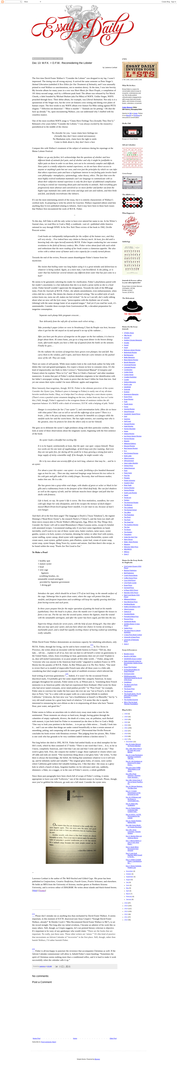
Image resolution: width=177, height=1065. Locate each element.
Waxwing (127, 544)
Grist (125, 416)
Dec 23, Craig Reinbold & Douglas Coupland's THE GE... (134, 756)
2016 (126, 903)
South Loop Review (130, 493)
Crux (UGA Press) (130, 580)
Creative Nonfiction (130, 377)
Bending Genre (129, 654)
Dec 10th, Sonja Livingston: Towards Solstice (133, 831)
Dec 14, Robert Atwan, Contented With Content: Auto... (133, 810)
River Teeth (127, 485)
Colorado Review (129, 367)
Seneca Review (129, 488)
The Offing (127, 512)
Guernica (127, 419)
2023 (126, 722)
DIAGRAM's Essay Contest (132, 659)
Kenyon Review (129, 438)
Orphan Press (128, 466)
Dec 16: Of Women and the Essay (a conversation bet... (133, 799)
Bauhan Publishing (130, 570)
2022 (126, 725)
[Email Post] (56, 966)
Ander (136, 113)
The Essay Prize (129, 689)
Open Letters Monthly (131, 463)
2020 (126, 731)
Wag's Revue (128, 539)
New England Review (131, 453)
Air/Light (126, 338)
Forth (125, 402)
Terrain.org (127, 497)
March (128, 894)
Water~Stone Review (131, 542)
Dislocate (127, 389)
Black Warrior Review (131, 360)
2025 (126, 717)
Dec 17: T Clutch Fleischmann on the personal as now (133, 792)
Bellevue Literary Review (132, 350)
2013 (126, 911)
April (127, 891)
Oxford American (129, 468)
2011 (126, 917)
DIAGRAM (127, 387)
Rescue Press (128, 619)
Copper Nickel (128, 375)
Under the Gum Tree (130, 537)
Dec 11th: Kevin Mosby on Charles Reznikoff (133, 826)
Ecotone (126, 392)
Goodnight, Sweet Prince (132, 414)
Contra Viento (128, 372)
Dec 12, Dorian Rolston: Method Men (133, 821)
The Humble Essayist (131, 700)
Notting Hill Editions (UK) (132, 607)
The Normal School (130, 510)
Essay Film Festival (130, 667)
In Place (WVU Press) (131, 590)
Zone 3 (126, 554)
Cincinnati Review (130, 365)
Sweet (126, 495)
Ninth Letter (128, 456)
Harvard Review (129, 424)
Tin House (127, 529)
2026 (126, 714)
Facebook (136, 115)
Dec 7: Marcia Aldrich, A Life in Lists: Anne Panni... (133, 842)
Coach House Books (131, 575)
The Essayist (128, 691)
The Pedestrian (129, 515)
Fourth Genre (128, 404)
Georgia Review (129, 409)
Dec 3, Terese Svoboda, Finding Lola (133, 866)
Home (75, 1038)
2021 (126, 728)
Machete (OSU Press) (131, 593)
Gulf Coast (127, 421)
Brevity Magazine (129, 362)
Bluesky (128, 115)
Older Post (113, 1038)
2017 (126, 739)
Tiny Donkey (128, 532)
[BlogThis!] (62, 966)
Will (130, 113)
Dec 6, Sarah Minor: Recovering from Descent (132, 848)
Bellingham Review (130, 352)
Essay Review (128, 399)
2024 (126, 719)
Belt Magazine (128, 355)
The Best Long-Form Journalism (130, 685)
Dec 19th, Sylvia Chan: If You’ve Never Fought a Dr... (134, 782)
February (129, 896)
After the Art (127, 335)
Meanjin (126, 441)
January (129, 899)
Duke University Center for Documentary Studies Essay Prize (133, 663)
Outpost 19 (127, 611)
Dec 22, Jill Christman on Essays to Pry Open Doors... (134, 763)
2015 (126, 906)
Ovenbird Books (129, 614)
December (129, 742)
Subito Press (128, 628)
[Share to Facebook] (67, 966)
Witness (126, 552)
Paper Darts (128, 473)
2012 (126, 914)
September (130, 877)
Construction (128, 370)
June (128, 885)
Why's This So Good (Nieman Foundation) (131, 703)
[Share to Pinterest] (69, 966)
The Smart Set (128, 522)
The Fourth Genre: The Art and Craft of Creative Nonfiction (132, 695)
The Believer (128, 505)
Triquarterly (127, 534)
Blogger (97, 1059)
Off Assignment (129, 461)
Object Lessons (129, 458)
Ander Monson (127, 107)
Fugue (126, 407)
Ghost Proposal (129, 411)
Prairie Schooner (129, 480)
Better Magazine (129, 357)
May (127, 888)
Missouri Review (129, 446)
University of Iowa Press (132, 637)
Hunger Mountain (129, 429)
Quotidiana (127, 682)
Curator (126, 379)
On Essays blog (129, 674)
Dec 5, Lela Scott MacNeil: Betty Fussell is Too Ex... (134, 855)
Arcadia (126, 343)
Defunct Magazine (130, 382)
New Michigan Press (131, 602)
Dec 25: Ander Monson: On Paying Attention (133, 745)
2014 (126, 908)
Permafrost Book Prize (131, 616)
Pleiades (127, 478)
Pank (125, 470)
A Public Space (129, 333)
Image (126, 431)
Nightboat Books (129, 604)
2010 (126, 920)
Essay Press (128, 397)
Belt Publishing (129, 573)
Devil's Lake (128, 384)
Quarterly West (129, 483)
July (127, 882)
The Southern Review (131, 525)
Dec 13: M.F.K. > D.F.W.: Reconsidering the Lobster (133, 816)
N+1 (125, 451)
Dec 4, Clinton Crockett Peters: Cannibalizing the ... (134, 861)
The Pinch (127, 517)
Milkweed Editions (130, 443)
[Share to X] (65, 966)
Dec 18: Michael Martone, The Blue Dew (134, 787)
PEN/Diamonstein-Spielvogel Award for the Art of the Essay (133, 678)
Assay (126, 347)
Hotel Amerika (128, 426)
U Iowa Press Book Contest (133, 635)
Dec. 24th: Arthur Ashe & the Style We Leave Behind (134, 750)
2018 (126, 736)
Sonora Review (129, 490)
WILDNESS (128, 549)
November (129, 871)
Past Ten (127, 475)
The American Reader (131, 502)
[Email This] (60, 966)
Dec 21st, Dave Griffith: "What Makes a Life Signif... (133, 769)
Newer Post (36, 1038)
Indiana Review (129, 434)
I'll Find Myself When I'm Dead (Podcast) (132, 670)
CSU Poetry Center (130, 583)
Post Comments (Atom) (48, 1042)
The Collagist (128, 507)
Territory (126, 500)
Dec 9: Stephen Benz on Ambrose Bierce (134, 837)
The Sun (127, 527)
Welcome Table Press (131, 547)
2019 (126, 733)
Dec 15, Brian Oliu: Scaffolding (132, 804)
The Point (127, 520)
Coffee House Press (130, 578)
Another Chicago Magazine (133, 340)
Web (35, 890)
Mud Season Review (131, 448)
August (128, 880)
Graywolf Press (129, 588)
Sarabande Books (130, 621)
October (129, 874)
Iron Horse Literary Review (132, 436)
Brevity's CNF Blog (130, 656)
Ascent (126, 345)
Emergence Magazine (131, 394)
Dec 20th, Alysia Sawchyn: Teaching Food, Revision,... (133, 775)
